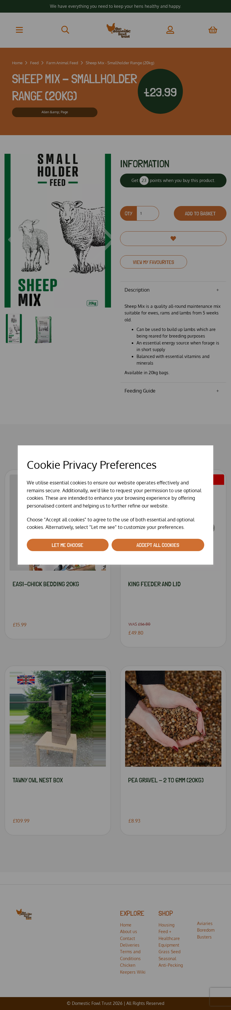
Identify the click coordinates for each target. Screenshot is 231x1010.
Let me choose (67, 545)
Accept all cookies (158, 545)
